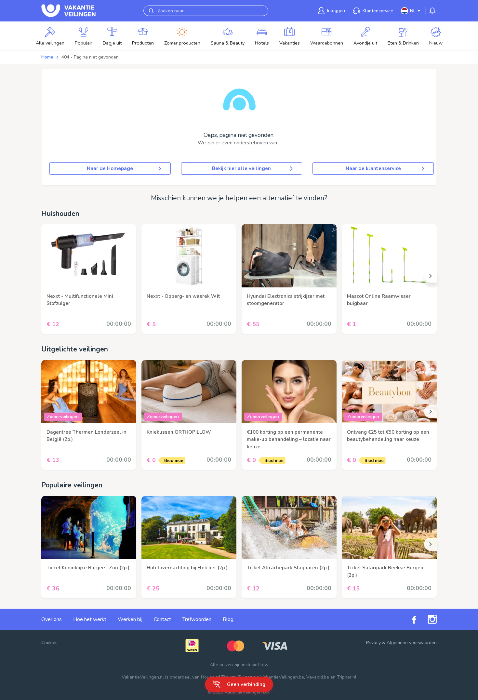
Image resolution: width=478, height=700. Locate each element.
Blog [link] (228, 619)
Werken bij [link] (130, 619)
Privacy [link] (373, 643)
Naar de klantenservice (373, 168)
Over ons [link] (51, 619)
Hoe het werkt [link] (89, 619)
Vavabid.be (317, 677)
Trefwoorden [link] (196, 619)
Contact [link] (162, 619)
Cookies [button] (49, 643)
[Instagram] (426, 619)
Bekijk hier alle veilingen (241, 168)
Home (47, 57)
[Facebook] (408, 619)
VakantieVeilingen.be (282, 677)
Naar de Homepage (110, 168)
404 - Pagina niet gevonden (90, 57)
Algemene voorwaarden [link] (412, 643)
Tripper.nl (346, 677)
